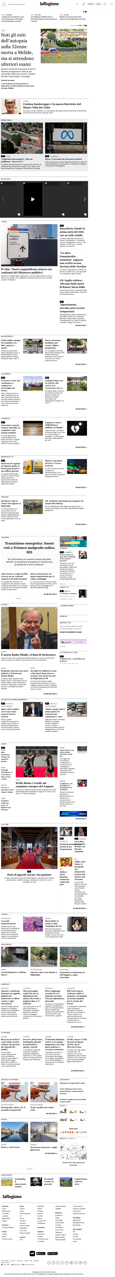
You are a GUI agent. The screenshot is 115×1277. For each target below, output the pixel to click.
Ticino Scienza (78, 1206)
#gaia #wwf (77, 1220)
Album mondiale (25, 1233)
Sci (21, 1216)
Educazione (77, 1211)
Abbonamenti (4, 1260)
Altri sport (23, 1223)
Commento (41, 1234)
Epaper (98, 4)
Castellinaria (41, 1223)
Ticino (4, 1209)
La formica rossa (42, 1239)
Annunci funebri (5, 1262)
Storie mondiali (24, 1226)
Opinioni (40, 1232)
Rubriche (58, 1213)
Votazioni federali (7, 1227)
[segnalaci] (83, 4)
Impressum (20, 1260)
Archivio (75, 1234)
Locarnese (5, 1213)
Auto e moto (59, 1230)
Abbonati (90, 4)
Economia (41, 1227)
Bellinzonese (6, 1211)
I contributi (40, 1241)
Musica (39, 1218)
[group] (15, 18)
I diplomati (58, 1232)
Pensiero (40, 1211)
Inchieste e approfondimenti (60, 1215)
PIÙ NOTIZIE (80, 325)
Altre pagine (77, 1229)
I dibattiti (58, 1209)
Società (39, 1216)
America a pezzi (7, 1239)
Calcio (22, 1211)
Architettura (59, 1227)
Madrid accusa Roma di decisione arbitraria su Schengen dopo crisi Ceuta (72, 17)
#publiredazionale (78, 1223)
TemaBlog (76, 1218)
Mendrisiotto (6, 1218)
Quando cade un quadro (60, 1235)
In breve (75, 1236)
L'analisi (39, 1236)
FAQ (31, 1260)
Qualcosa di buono (79, 1213)
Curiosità (58, 1225)
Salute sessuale (60, 1240)
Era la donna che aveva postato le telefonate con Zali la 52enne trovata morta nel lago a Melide (17, 86)
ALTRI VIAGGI (50, 1153)
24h (74, 1232)
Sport (22, 1206)
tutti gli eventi (78, 642)
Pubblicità (36, 1260)
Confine (4, 1234)
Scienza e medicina (79, 1209)
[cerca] (77, 4)
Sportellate (23, 1228)
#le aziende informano (76, 1225)
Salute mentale (60, 1237)
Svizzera (5, 1225)
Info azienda (77, 1239)
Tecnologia (58, 1220)
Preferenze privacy (28, 1264)
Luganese (5, 1216)
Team (75, 1241)
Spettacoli (40, 1206)
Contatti (26, 1260)
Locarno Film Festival (41, 1221)
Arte (21, 1240)
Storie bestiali (59, 1223)
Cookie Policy (17, 1264)
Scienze (40, 1213)
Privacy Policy (6, 1264)
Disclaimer (13, 1260)
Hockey (22, 1209)
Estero (4, 1232)
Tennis (22, 1218)
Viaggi (57, 1218)
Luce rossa (23, 1230)
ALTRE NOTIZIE (50, 594)
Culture (22, 1237)
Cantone (5, 1206)
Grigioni (4, 1221)
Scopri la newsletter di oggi (71, 632)
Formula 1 (23, 1221)
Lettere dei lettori (60, 1206)
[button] (85, 199)
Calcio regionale (25, 1213)
